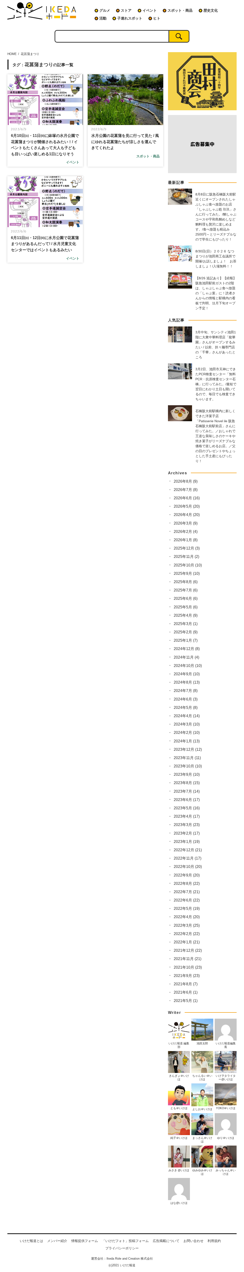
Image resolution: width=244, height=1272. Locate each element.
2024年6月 (186, 699)
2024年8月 (187, 682)
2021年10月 (188, 967)
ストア (126, 10)
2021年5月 (186, 1001)
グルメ (104, 10)
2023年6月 (187, 800)
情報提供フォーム (84, 1241)
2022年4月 (187, 917)
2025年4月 (186, 615)
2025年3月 (186, 624)
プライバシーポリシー (122, 1248)
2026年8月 (186, 481)
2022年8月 (187, 883)
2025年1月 (186, 640)
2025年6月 (186, 598)
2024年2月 (187, 733)
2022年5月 (187, 908)
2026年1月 (186, 540)
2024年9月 (187, 674)
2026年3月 (186, 523)
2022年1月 (187, 942)
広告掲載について (166, 1241)
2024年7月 (186, 691)
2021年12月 (188, 950)
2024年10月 (188, 666)
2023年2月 (187, 833)
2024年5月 (186, 708)
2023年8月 (187, 783)
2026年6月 (187, 498)
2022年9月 (187, 875)
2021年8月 (186, 984)
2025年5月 (186, 607)
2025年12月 (187, 548)
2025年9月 (187, 573)
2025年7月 (186, 590)
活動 (103, 18)
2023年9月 (187, 774)
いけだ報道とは (31, 1241)
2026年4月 (187, 515)
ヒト (156, 18)
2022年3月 (187, 925)
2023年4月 (187, 816)
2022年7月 (187, 892)
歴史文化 (210, 10)
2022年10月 (188, 867)
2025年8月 (186, 582)
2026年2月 (186, 532)
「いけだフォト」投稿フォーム (125, 1241)
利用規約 (214, 1241)
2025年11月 (186, 557)
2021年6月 (186, 992)
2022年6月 (187, 900)
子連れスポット (129, 18)
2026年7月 (186, 490)
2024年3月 (187, 724)
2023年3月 (187, 825)
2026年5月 (187, 506)
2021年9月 (187, 976)
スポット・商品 (180, 10)
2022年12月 (188, 850)
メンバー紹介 (57, 1241)
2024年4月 (187, 716)
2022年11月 (187, 858)
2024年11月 (186, 657)
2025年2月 (186, 632)
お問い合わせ (193, 1241)
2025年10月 (188, 565)
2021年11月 (187, 959)
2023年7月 (187, 791)
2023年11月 (187, 758)
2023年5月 (187, 808)
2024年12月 (187, 649)
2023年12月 (188, 749)
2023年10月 (188, 766)
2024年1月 (187, 741)
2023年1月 (187, 842)
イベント (149, 10)
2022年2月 (187, 934)
